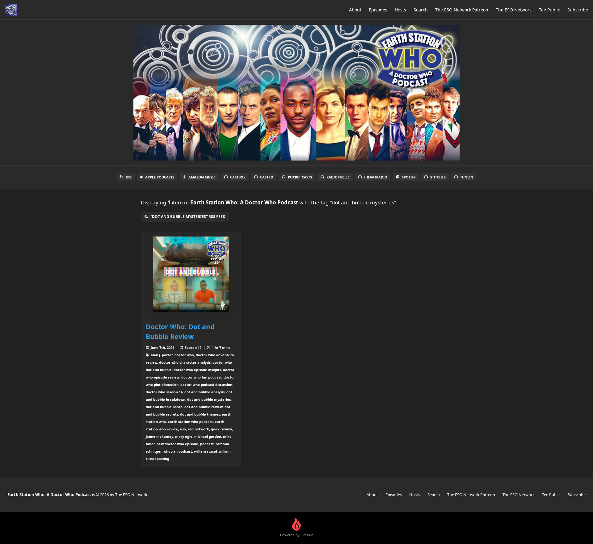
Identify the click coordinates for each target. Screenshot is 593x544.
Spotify (409, 177)
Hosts (400, 10)
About (355, 10)
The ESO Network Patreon (461, 10)
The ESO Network (514, 10)
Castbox (238, 177)
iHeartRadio (375, 177)
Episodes (378, 10)
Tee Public (549, 10)
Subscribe (577, 10)
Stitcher (438, 177)
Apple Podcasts (159, 177)
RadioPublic (338, 177)
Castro (266, 177)
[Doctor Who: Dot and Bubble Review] (191, 274)
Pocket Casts (300, 177)
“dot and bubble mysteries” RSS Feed (187, 216)
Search (421, 10)
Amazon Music (202, 177)
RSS (129, 177)
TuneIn (466, 177)
